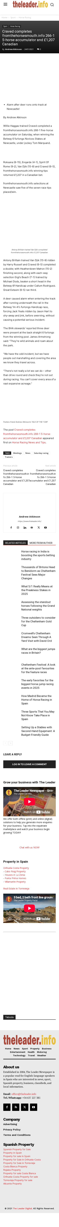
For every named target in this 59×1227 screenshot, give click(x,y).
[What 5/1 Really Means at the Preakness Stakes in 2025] (11, 590)
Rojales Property (12, 1169)
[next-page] (11, 743)
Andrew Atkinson (13, 49)
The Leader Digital (22, 1208)
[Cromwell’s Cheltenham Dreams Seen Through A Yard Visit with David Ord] (11, 637)
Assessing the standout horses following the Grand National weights (38, 605)
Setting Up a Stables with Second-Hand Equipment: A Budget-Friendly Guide (38, 731)
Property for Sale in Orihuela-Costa (22, 1159)
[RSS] (15, 1107)
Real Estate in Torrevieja (16, 888)
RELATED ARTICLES (15, 543)
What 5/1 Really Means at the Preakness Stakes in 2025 (37, 590)
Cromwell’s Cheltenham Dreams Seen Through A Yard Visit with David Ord (36, 637)
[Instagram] (19, 528)
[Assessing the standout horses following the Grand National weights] (11, 605)
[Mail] (33, 528)
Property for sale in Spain (16, 1156)
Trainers (9, 457)
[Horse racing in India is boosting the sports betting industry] (11, 555)
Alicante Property (12, 1183)
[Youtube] (46, 528)
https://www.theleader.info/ (29, 521)
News (27, 453)
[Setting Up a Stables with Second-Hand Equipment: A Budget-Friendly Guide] (11, 731)
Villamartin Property (15, 881)
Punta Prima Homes (15, 878)
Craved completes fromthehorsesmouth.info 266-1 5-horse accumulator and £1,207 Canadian (26, 434)
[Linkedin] (39, 60)
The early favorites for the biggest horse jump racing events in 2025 (37, 684)
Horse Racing (25, 17)
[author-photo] (29, 512)
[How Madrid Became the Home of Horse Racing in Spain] (11, 699)
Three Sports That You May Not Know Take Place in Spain (37, 715)
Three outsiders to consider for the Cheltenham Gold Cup (38, 621)
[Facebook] (17, 60)
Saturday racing (41, 453)
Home (4, 17)
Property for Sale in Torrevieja (19, 1163)
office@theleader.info (24, 1094)
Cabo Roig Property (15, 871)
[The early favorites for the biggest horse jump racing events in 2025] (11, 684)
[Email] (54, 60)
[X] (24, 60)
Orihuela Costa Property (16, 867)
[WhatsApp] (32, 60)
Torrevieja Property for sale (17, 1180)
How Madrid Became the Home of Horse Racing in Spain (36, 699)
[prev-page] (5, 743)
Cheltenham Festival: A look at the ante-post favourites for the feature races (38, 668)
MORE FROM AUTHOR (41, 543)
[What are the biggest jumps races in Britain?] (11, 652)
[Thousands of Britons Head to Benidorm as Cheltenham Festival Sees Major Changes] (11, 571)
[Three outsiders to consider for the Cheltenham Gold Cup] (11, 621)
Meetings (17, 453)
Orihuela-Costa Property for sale (20, 1176)
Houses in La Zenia (15, 874)
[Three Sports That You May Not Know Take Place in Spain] (11, 715)
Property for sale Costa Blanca (19, 1173)
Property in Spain (12, 1152)
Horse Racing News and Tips (29, 442)
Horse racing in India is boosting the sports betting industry (38, 555)
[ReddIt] (47, 60)
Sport (13, 17)
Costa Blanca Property (15, 1166)
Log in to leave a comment (29, 764)
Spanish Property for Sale (17, 1149)
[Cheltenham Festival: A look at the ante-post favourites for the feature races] (11, 668)
